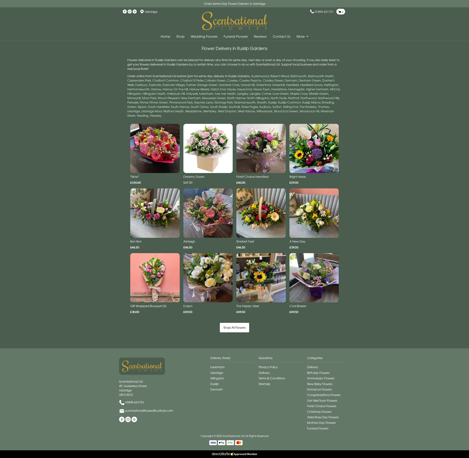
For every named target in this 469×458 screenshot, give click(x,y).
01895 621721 (324, 12)
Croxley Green (273, 80)
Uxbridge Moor (151, 111)
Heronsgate (296, 89)
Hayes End (244, 89)
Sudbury (265, 107)
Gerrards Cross (229, 85)
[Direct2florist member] (234, 454)
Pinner (144, 102)
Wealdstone (193, 111)
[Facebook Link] (125, 12)
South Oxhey (200, 107)
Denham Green (310, 80)
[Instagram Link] (130, 12)
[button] (234, 359)
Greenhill (278, 85)
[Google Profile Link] (135, 12)
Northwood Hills (328, 98)
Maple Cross (298, 93)
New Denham (191, 98)
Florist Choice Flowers (321, 406)
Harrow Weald (199, 89)
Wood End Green (286, 111)
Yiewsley (155, 115)
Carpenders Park (139, 80)
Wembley (209, 111)
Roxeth (262, 102)
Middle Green (318, 93)
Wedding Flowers (204, 36)
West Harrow (246, 111)
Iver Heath (228, 93)
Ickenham (206, 93)
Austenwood (260, 76)
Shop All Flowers (234, 327)
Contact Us (281, 36)
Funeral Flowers (236, 36)
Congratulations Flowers (323, 395)
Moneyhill (134, 98)
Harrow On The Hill (175, 89)
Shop (180, 36)
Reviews (260, 36)
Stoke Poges (249, 107)
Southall (234, 107)
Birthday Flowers (318, 373)
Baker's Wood (279, 76)
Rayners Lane (203, 102)
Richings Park (224, 102)
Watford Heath (173, 111)
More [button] (301, 36)
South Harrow (180, 107)
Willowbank (264, 111)
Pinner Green (158, 102)
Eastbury (141, 85)
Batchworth (299, 76)
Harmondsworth (138, 89)
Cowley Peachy (250, 80)
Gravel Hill (248, 85)
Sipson (142, 107)
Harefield (292, 85)
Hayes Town (261, 89)
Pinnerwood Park (181, 102)
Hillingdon (134, 93)
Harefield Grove (311, 85)
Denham (291, 80)
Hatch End (218, 89)
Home (165, 36)
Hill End (335, 89)
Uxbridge (133, 111)
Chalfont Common (165, 80)
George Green (207, 85)
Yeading (142, 115)
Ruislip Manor (311, 102)
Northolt (293, 98)
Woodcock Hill (309, 111)
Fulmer (190, 85)
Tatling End (290, 107)
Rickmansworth (245, 102)
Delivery (264, 373)
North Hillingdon (258, 98)
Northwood (308, 98)
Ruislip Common (289, 102)
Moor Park (149, 98)
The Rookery (308, 107)
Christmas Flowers (319, 412)
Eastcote (155, 85)
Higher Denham (317, 89)
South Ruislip (218, 107)
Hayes (231, 89)
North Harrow (236, 98)
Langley (242, 93)
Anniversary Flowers (320, 378)
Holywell (192, 93)
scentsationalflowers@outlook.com (149, 410)
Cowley (232, 80)
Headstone (279, 89)
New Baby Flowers (319, 384)
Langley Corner (260, 93)
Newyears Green (214, 98)
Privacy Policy (268, 367)
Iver (217, 93)
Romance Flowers (319, 389)
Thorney (323, 107)
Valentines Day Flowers (323, 417)
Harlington (331, 85)
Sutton (277, 107)
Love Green (280, 93)
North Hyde (279, 98)
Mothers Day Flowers (321, 423)
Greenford (263, 85)
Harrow (156, 89)
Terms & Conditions (272, 378)
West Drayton (227, 111)
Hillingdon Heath (154, 93)
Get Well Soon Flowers (322, 400)
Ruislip (272, 102)
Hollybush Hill (176, 93)
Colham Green (215, 80)
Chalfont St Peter (191, 80)
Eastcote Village (174, 85)
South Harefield (158, 107)
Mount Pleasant (169, 98)
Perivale (132, 102)
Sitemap (264, 384)
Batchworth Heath (321, 76)
